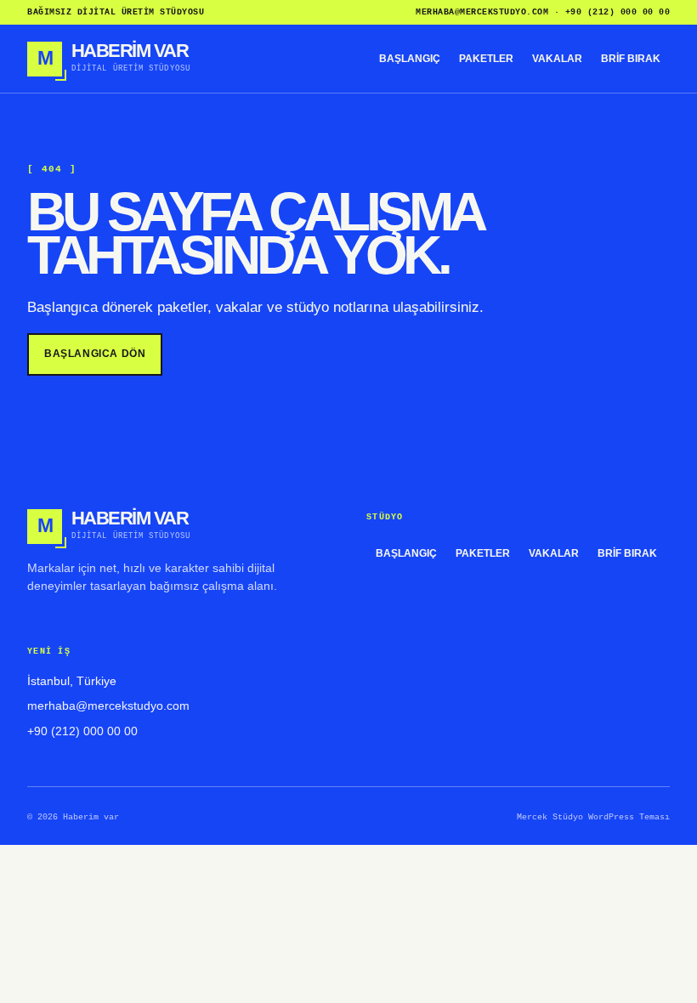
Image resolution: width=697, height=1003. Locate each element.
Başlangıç (409, 59)
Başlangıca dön (94, 354)
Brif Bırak (630, 59)
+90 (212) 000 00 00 (618, 12)
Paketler (486, 59)
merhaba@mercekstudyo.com (482, 12)
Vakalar (557, 59)
